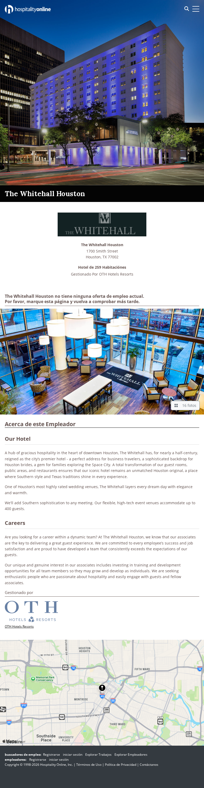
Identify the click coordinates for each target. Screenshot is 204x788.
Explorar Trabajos (98, 754)
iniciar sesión (72, 754)
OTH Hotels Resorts (116, 274)
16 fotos (188, 405)
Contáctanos (149, 764)
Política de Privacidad (120, 764)
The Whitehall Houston (102, 245)
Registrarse (51, 754)
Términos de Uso (88, 764)
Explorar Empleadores (130, 754)
